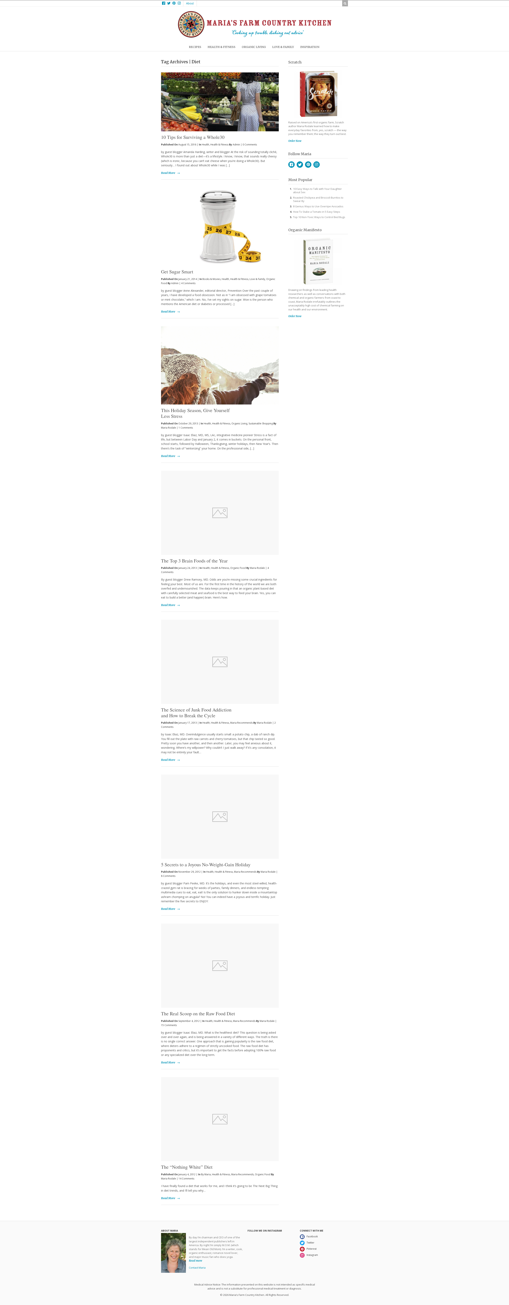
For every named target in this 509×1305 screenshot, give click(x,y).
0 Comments (250, 144)
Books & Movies (211, 279)
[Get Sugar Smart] (220, 227)
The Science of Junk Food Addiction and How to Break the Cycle (196, 713)
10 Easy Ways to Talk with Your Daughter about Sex (317, 190)
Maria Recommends (241, 722)
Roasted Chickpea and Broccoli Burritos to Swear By (318, 199)
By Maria (206, 1174)
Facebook (291, 164)
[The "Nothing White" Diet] (220, 1119)
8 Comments (168, 876)
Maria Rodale (168, 427)
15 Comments (169, 1025)
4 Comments (188, 283)
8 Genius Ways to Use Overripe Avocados (318, 206)
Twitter (300, 164)
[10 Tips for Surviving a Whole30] (220, 95)
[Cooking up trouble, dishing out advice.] (254, 37)
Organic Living (239, 423)
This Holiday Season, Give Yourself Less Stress (195, 413)
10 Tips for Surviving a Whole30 (192, 137)
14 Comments (186, 1178)
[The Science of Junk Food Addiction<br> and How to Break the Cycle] (220, 662)
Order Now (294, 141)
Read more (195, 1260)
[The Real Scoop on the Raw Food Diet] (220, 966)
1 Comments (186, 427)
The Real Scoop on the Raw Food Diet (198, 1013)
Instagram (316, 164)
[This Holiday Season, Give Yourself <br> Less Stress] (220, 365)
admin (236, 144)
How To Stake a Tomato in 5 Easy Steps (316, 211)
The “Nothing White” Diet (187, 1167)
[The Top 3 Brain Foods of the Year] (220, 513)
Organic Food (238, 568)
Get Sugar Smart (177, 271)
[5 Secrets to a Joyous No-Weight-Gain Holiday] (220, 817)
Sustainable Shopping (261, 423)
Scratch (295, 62)
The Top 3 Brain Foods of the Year (194, 560)
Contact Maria (197, 1267)
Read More (168, 173)
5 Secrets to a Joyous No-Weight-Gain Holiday (206, 864)
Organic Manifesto (305, 230)
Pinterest (308, 164)
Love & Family (257, 279)
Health (205, 144)
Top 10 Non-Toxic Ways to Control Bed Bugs (319, 217)
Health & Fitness (219, 144)
